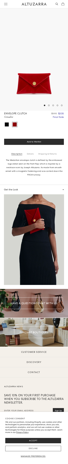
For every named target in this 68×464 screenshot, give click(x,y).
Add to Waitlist (34, 141)
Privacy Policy (22, 432)
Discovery (34, 362)
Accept (33, 440)
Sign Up (58, 410)
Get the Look (11, 189)
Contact (34, 372)
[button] (44, 105)
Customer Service (34, 351)
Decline (33, 448)
